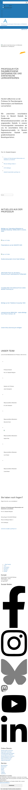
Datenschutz (3, 766)
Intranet (2, 771)
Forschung (5, 14)
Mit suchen (8, 5)
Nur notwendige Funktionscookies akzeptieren (11, 789)
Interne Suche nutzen (8, 7)
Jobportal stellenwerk (5, 760)
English (25, 29)
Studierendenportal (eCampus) (7, 756)
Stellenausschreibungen (6, 758)
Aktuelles (5, 16)
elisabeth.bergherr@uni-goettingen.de (12, 172)
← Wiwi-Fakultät (6, 10)
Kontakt (4, 17)
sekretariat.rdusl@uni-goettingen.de (8, 528)
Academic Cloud (8, 757)
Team (4, 11)
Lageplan (3, 772)
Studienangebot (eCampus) (7, 750)
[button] (2, 26)
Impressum (3, 773)
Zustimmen (11, 785)
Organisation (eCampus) (6, 752)
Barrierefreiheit (4, 765)
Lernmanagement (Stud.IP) (7, 754)
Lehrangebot (5, 13)
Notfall (2, 769)
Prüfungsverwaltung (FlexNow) (7, 753)
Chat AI (2, 757)
